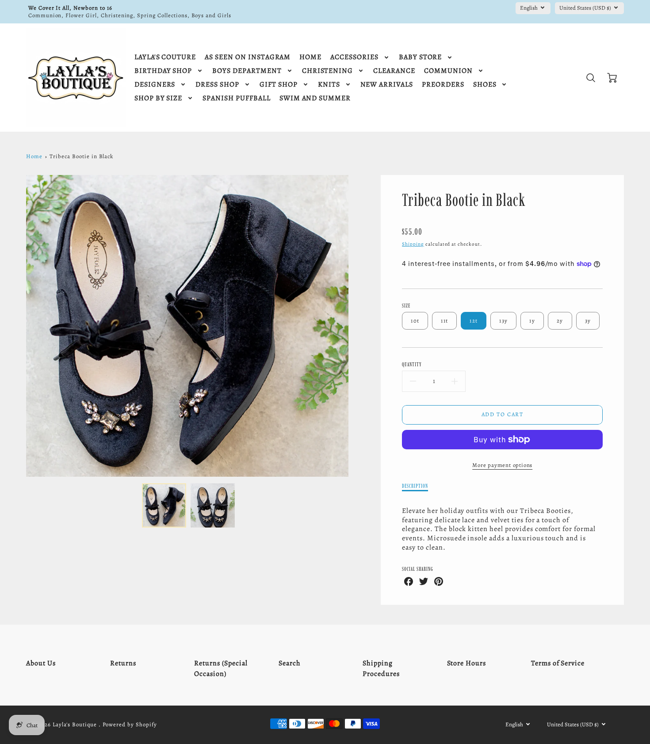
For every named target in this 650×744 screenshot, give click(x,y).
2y (560, 320)
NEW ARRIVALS (386, 84)
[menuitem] (165, 57)
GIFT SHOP (279, 84)
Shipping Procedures (381, 668)
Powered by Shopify (130, 724)
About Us (41, 663)
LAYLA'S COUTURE (165, 57)
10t (415, 320)
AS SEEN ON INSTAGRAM (248, 57)
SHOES (485, 84)
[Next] (355, 326)
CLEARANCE (394, 71)
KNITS (329, 84)
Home (34, 156)
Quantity (412, 364)
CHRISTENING (327, 71)
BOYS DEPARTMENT (246, 71)
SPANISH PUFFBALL (236, 98)
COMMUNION (448, 71)
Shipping (413, 244)
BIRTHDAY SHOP (163, 71)
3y (588, 320)
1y (532, 320)
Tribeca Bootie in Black (81, 156)
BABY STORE (420, 57)
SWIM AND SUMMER (315, 98)
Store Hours (466, 663)
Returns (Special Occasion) (220, 668)
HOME (310, 57)
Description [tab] (415, 485)
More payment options (502, 465)
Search (290, 663)
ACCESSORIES (354, 57)
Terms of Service (558, 663)
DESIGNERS (155, 84)
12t (474, 320)
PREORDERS (443, 84)
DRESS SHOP (217, 84)
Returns (123, 663)
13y (503, 320)
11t (444, 320)
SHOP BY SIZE (158, 98)
